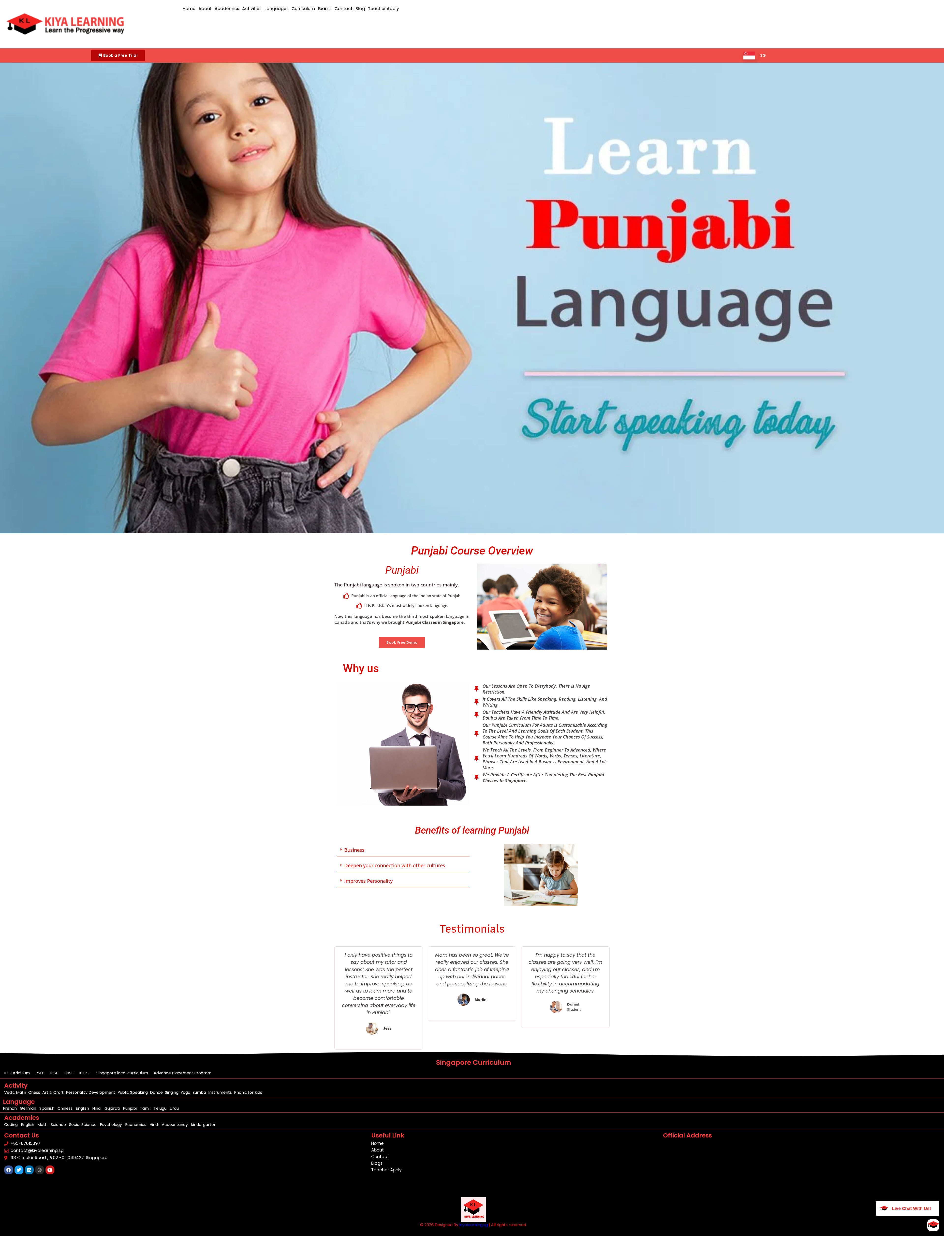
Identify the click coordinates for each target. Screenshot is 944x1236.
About (205, 9)
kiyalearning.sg (473, 1225)
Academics (227, 9)
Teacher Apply (383, 9)
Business (354, 850)
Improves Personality (368, 881)
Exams (325, 9)
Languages (277, 9)
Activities (252, 9)
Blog (360, 9)
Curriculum (303, 9)
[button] (118, 55)
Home (189, 9)
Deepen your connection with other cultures (394, 865)
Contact (344, 9)
